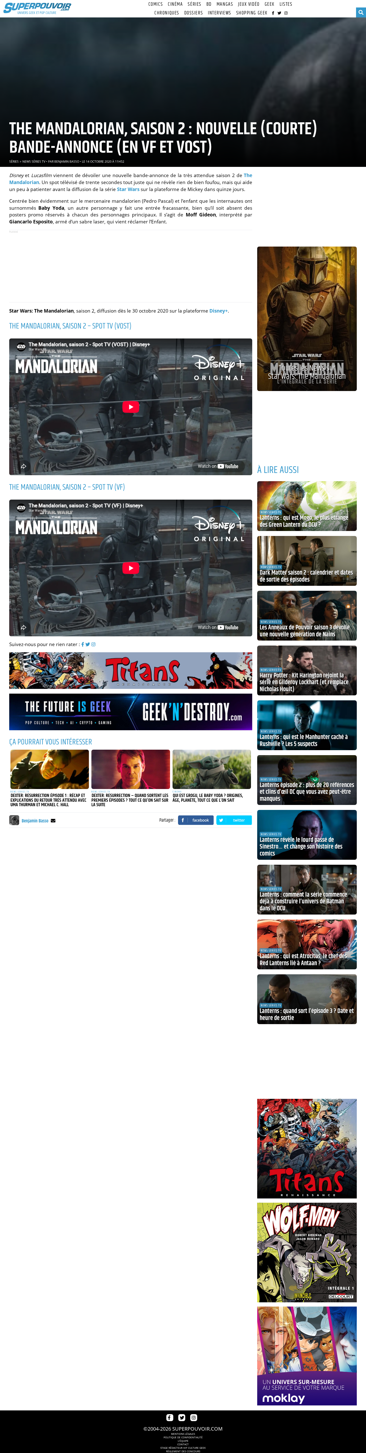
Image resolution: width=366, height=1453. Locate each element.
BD (209, 4)
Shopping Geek (252, 13)
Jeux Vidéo (249, 4)
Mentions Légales (183, 1434)
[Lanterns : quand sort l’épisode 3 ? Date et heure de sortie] (307, 999)
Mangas (225, 4)
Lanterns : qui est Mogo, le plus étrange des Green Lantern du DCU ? (304, 521)
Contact (183, 1444)
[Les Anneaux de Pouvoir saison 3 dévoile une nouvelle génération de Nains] (307, 616)
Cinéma (175, 4)
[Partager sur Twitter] (234, 820)
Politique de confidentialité (183, 1437)
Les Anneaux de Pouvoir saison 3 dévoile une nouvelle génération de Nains (305, 631)
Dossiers (193, 13)
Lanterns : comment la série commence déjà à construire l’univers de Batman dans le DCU (303, 901)
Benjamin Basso (66, 161)
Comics (155, 4)
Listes (286, 4)
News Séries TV (33, 161)
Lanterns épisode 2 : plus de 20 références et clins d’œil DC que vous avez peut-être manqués (307, 792)
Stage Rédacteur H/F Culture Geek (183, 1448)
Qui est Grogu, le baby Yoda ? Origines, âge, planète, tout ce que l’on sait (208, 798)
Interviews (219, 13)
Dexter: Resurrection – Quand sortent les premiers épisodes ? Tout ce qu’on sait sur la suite (129, 800)
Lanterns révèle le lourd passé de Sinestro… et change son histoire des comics (301, 847)
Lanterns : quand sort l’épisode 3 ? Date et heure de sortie (307, 1014)
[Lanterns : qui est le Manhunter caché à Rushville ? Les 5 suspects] (307, 725)
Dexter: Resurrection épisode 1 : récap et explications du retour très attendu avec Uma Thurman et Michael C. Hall (48, 800)
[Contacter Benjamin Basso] (53, 820)
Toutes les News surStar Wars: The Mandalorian (307, 372)
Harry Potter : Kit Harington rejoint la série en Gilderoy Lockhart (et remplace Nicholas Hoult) (304, 682)
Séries (194, 4)
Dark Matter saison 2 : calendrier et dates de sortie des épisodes (306, 576)
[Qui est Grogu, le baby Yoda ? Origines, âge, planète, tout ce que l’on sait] (212, 769)
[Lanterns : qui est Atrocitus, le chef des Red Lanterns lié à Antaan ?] (307, 944)
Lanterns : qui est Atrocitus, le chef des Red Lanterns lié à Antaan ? (303, 960)
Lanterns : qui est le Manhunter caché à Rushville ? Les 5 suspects (304, 740)
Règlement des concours (183, 1451)
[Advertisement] (130, 266)
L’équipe (183, 1441)
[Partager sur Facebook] (196, 820)
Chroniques (166, 13)
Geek (270, 4)
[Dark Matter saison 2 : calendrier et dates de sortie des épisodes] (307, 561)
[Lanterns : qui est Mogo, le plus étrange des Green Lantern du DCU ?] (307, 506)
